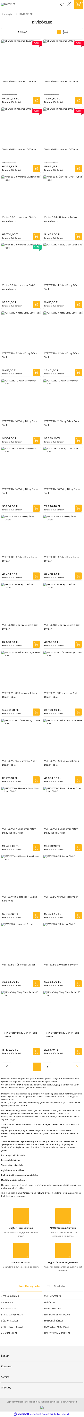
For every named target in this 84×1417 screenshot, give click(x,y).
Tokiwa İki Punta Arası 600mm (19, 149)
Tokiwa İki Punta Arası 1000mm (19, 81)
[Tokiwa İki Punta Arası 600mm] (21, 127)
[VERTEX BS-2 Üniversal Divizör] (63, 942)
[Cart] (78, 4)
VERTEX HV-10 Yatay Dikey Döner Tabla (20, 423)
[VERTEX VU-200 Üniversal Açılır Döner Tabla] (63, 738)
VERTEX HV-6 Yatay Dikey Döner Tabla (20, 355)
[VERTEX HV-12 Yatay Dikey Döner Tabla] (63, 399)
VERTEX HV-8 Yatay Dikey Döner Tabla (62, 355)
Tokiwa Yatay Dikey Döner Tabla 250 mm (61, 1034)
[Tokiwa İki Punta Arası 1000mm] (21, 59)
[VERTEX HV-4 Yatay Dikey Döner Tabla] (63, 263)
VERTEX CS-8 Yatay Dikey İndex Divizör (61, 558)
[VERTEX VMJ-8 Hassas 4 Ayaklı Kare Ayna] (21, 874)
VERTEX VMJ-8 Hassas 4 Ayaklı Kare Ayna (19, 898)
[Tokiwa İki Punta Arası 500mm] (63, 127)
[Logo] (8, 4)
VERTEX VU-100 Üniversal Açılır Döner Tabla (61, 695)
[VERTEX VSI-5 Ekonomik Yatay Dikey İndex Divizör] (63, 806)
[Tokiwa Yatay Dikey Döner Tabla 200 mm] (21, 1010)
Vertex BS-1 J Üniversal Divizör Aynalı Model (61, 219)
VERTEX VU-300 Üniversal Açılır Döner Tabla (19, 695)
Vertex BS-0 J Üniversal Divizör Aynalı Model (19, 287)
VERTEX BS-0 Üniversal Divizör (61, 896)
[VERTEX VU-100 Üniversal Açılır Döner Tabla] (63, 670)
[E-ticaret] (41, 1414)
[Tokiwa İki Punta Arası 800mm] (63, 59)
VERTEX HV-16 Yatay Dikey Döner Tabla (62, 491)
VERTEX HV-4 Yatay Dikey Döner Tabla (62, 287)
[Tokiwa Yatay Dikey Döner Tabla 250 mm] (63, 1010)
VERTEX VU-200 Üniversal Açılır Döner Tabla (61, 762)
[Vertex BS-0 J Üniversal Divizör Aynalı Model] (21, 263)
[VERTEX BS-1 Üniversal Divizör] (21, 942)
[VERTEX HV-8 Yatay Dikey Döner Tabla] (63, 331)
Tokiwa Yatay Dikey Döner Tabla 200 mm (19, 1034)
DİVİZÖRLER (26, 14)
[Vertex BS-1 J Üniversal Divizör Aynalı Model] (63, 195)
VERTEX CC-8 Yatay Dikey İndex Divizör (62, 626)
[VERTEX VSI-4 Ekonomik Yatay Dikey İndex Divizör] (21, 806)
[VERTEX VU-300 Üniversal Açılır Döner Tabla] (21, 670)
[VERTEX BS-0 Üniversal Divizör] (63, 874)
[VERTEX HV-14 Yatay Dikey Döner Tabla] (21, 467)
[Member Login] (69, 4)
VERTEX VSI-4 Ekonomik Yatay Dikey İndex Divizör (19, 830)
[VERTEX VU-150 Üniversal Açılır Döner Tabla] (21, 738)
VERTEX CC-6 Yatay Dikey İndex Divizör (20, 626)
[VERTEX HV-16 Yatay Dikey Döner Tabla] (63, 467)
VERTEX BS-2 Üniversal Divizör (61, 964)
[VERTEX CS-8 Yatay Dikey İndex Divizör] (63, 534)
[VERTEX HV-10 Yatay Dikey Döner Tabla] (21, 399)
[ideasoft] (21, 1414)
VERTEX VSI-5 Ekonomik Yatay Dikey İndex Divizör (61, 830)
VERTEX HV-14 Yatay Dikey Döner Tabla (20, 491)
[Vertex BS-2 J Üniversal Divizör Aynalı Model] (21, 195)
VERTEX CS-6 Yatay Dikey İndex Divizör (19, 558)
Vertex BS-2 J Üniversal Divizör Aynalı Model (19, 219)
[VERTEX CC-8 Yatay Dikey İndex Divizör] (63, 602)
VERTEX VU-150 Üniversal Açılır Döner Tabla (19, 762)
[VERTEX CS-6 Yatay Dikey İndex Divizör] (21, 534)
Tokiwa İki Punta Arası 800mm (61, 81)
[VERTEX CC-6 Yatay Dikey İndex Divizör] (21, 602)
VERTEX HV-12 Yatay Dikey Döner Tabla (62, 423)
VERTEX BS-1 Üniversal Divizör (18, 964)
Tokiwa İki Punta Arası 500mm (61, 149)
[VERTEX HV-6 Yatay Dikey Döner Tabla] (21, 331)
